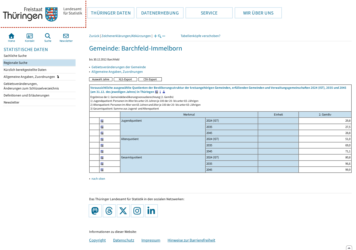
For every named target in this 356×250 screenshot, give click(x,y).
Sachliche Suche (15, 55)
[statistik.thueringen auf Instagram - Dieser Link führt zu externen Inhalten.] (138, 211)
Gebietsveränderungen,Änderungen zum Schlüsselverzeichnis (31, 86)
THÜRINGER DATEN (109, 13)
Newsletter (11, 102)
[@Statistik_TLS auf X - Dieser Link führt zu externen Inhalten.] (124, 211)
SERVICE (201, 13)
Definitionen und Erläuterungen (26, 95)
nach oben (98, 178)
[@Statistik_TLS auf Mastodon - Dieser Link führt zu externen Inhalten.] (96, 211)
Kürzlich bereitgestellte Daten (24, 69)
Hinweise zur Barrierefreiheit (191, 240)
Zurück (94, 36)
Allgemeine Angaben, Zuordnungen (29, 76)
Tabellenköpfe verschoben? (200, 36)
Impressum (150, 240)
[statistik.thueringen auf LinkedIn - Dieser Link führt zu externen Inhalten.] (152, 211)
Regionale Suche (15, 62)
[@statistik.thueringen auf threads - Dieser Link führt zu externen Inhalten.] (110, 211)
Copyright (97, 240)
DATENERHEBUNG (157, 13)
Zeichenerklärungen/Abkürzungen (126, 36)
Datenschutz (123, 240)
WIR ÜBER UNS (254, 13)
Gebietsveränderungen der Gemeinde (119, 67)
